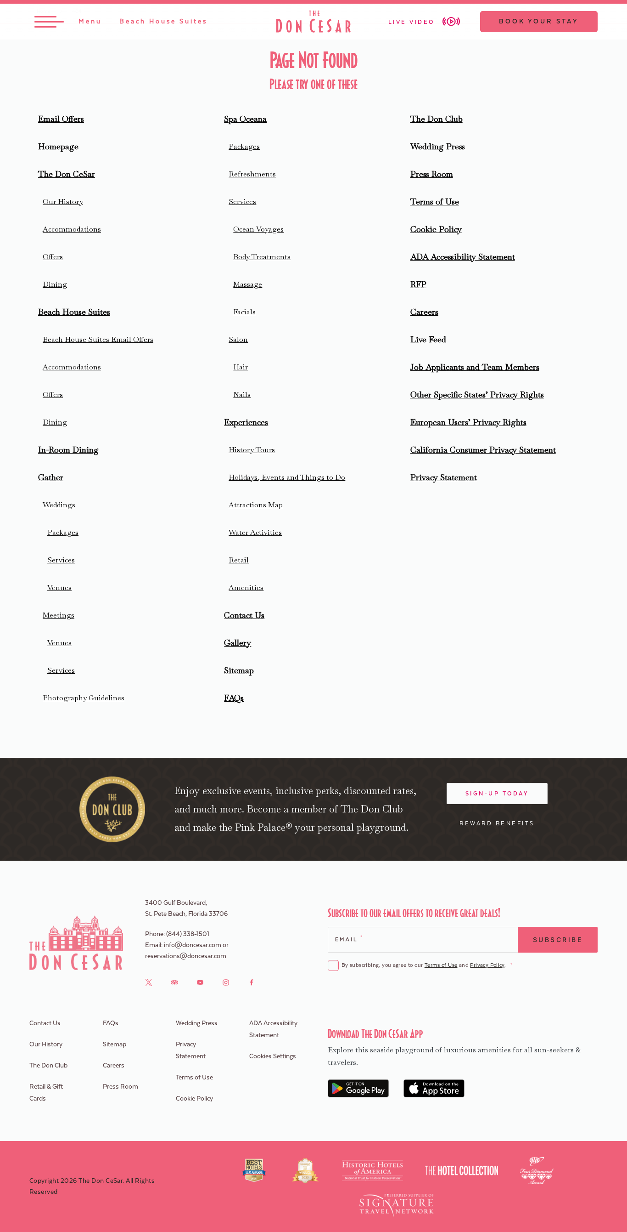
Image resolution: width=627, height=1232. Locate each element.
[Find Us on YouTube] (200, 982)
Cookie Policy (436, 229)
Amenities (246, 587)
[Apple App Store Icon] (434, 1088)
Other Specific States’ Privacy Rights (477, 394)
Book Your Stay (539, 21)
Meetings (58, 615)
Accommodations (72, 229)
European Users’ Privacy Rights (468, 422)
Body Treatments (262, 256)
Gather (50, 477)
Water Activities (255, 532)
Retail (239, 560)
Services (61, 560)
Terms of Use (434, 201)
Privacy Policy (487, 965)
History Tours (252, 449)
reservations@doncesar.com (185, 956)
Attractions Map (256, 505)
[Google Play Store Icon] (358, 1088)
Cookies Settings (272, 1056)
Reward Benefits (497, 823)
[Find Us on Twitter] (148, 982)
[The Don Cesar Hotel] (313, 22)
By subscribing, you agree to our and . (426, 965)
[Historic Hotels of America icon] (372, 1170)
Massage (247, 284)
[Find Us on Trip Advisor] (174, 982)
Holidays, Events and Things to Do (287, 477)
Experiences (246, 422)
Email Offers (61, 119)
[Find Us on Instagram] (226, 982)
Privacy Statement (443, 477)
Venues (59, 587)
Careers (424, 312)
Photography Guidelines (83, 698)
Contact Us (244, 615)
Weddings (59, 505)
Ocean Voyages (258, 229)
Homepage (58, 146)
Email (348, 939)
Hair (240, 367)
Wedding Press (437, 146)
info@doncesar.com (192, 945)
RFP (418, 284)
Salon (238, 339)
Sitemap (239, 670)
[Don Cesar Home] (76, 942)
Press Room (431, 174)
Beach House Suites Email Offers (98, 339)
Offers (53, 256)
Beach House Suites (74, 312)
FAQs (234, 698)
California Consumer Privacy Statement (483, 449)
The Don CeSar (66, 174)
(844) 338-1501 (187, 934)
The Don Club (436, 119)
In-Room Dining (68, 449)
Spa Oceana (245, 119)
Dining (55, 284)
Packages (62, 532)
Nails (242, 394)
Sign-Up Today (497, 793)
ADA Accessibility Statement (462, 256)
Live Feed (428, 339)
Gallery (237, 642)
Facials (244, 312)
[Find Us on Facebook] (251, 982)
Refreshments (252, 174)
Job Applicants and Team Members (474, 367)
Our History (63, 201)
